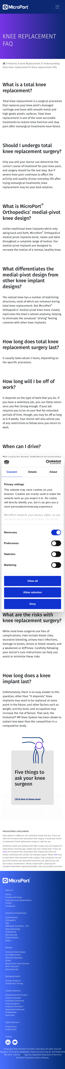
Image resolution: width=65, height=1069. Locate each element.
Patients (12, 63)
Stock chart (10, 1015)
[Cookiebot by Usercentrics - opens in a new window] (46, 462)
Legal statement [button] (12, 1022)
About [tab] (53, 471)
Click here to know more (28, 799)
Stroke (8, 960)
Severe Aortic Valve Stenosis (17, 963)
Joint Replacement (30, 63)
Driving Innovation (13, 981)
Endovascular (10, 932)
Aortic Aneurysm (12, 966)
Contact (8, 903)
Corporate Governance (14, 1001)
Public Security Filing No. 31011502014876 (48, 1052)
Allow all (32, 580)
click (56, 855)
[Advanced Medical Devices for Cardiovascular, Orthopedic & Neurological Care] (4, 63)
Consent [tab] (12, 471)
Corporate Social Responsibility (18, 900)
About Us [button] (9, 890)
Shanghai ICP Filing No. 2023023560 (15, 1052)
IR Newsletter (11, 1012)
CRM (7, 923)
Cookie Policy (10, 1029)
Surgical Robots (11, 937)
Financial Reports (12, 1004)
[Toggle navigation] (57, 6)
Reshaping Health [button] (12, 976)
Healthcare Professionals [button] (15, 913)
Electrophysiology (12, 929)
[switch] (56, 543)
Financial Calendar (13, 998)
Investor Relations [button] (12, 991)
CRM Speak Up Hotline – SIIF (17, 926)
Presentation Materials (14, 1009)
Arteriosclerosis (11, 969)
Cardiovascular (11, 917)
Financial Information (14, 1006)
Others (8, 940)
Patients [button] (8, 947)
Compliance (10, 906)
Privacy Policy (11, 1027)
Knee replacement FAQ (44, 67)
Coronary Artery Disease (15, 952)
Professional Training (14, 983)
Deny (32, 603)
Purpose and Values (13, 897)
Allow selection (32, 592)
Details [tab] (32, 471)
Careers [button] (8, 1037)
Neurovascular (11, 935)
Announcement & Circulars (16, 995)
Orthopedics (10, 920)
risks (5, 852)
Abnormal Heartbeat (13, 958)
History (8, 894)
